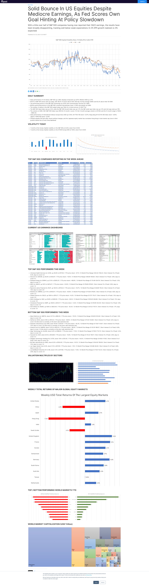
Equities (30, 5)
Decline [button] (102, 582)
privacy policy (89, 575)
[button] (51, 144)
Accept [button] (96, 582)
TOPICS (142, 1)
